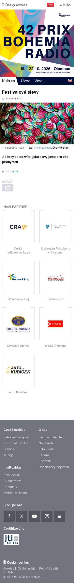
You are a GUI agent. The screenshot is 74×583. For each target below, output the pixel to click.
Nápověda (46, 443)
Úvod (26, 81)
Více (40, 81)
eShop (8, 455)
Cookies (8, 568)
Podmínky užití (49, 568)
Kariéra (44, 455)
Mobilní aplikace (15, 493)
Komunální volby (16, 443)
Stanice (9, 449)
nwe (15, 171)
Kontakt (44, 461)
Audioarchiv (12, 481)
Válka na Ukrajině (16, 437)
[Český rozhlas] (14, 5)
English (8, 572)
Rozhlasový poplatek (54, 467)
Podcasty (10, 487)
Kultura (8, 81)
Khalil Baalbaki (42, 147)
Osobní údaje (27, 568)
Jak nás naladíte (50, 437)
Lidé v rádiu (47, 449)
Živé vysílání (12, 475)
